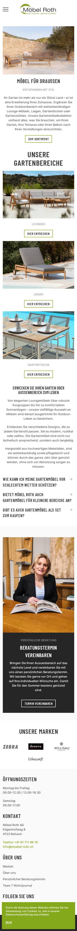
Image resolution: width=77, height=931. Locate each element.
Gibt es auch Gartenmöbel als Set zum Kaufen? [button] (32, 512)
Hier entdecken (38, 233)
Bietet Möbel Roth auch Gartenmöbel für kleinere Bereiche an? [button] (37, 497)
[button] (5, 9)
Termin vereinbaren (38, 703)
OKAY (9, 922)
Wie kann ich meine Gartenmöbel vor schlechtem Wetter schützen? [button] (34, 482)
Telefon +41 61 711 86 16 (20, 842)
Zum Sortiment (38, 139)
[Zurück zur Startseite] (38, 9)
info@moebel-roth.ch (18, 847)
